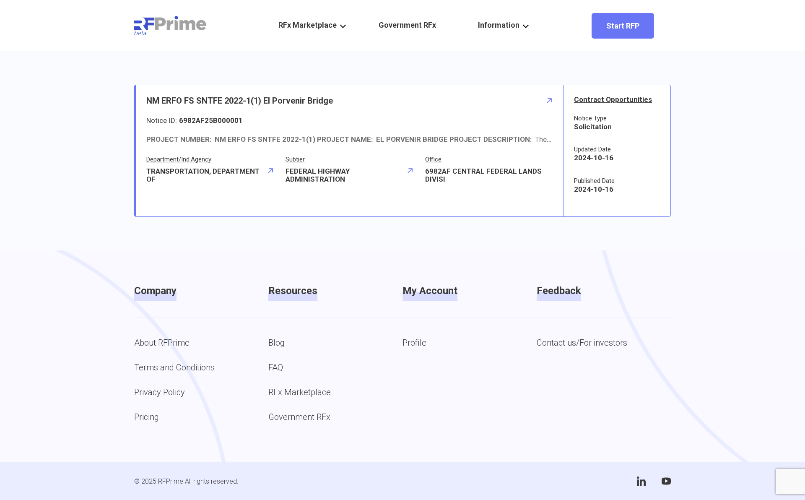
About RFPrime (162, 343)
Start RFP (622, 25)
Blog (276, 343)
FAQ (275, 367)
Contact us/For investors (582, 343)
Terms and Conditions (174, 367)
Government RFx (407, 25)
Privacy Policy (159, 392)
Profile (414, 343)
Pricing (146, 417)
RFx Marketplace (299, 392)
